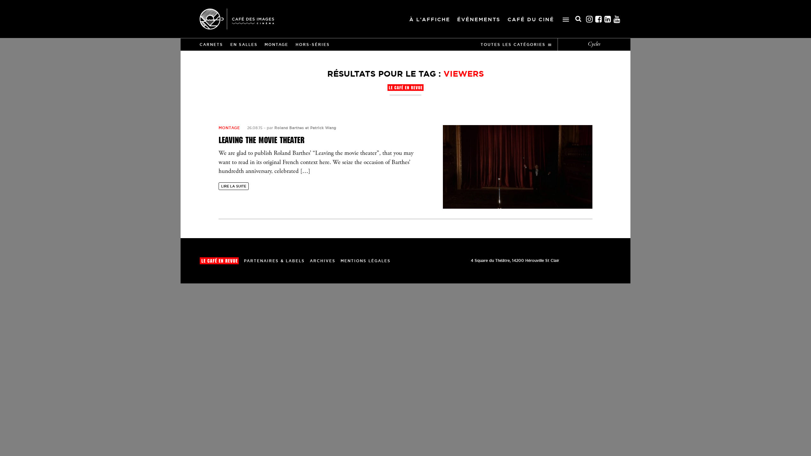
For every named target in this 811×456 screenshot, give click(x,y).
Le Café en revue (219, 260)
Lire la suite (233, 186)
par (301, 128)
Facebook (599, 19)
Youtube (617, 19)
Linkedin (608, 19)
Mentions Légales (366, 261)
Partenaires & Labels (274, 261)
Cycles (594, 44)
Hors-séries (313, 44)
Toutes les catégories (513, 44)
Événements (478, 19)
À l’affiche (429, 19)
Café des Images (237, 19)
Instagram (589, 19)
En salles (244, 44)
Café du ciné (531, 19)
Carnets (211, 44)
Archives (322, 261)
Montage (276, 44)
